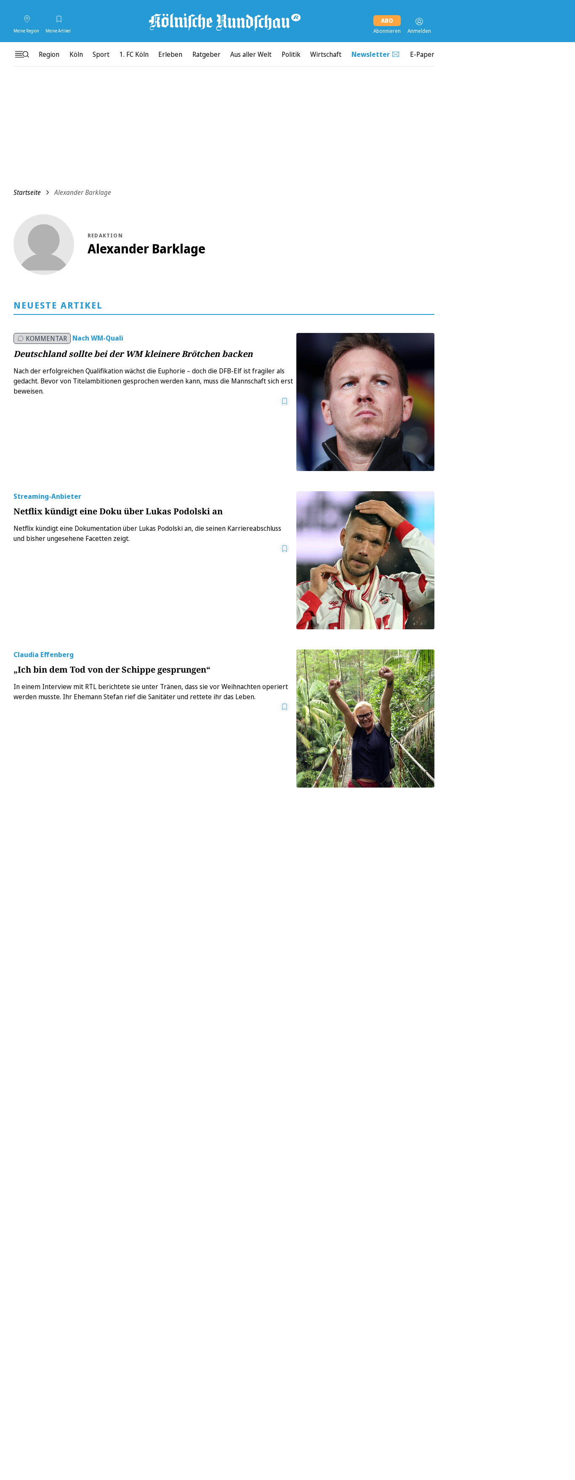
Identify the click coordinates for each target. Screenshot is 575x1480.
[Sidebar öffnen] (21, 54)
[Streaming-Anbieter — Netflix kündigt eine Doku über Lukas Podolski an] (365, 560)
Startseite (27, 192)
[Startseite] (224, 21)
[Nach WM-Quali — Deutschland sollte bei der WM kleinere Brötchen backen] (365, 402)
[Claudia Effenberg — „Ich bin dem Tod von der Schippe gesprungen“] (365, 718)
